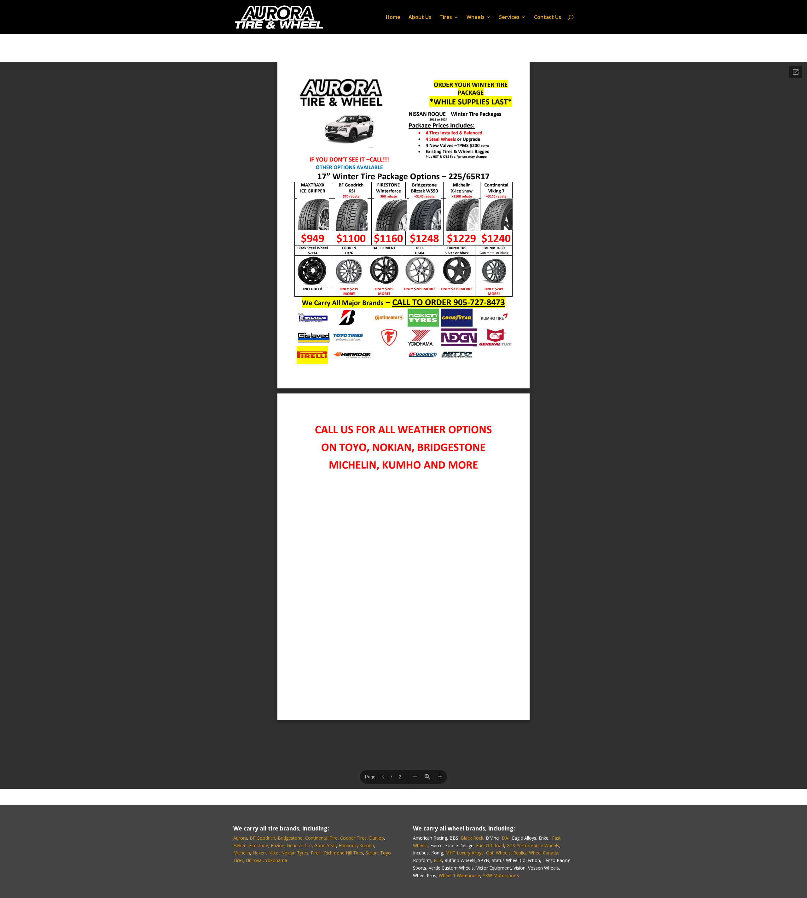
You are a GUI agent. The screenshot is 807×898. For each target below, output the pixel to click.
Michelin (241, 853)
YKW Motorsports (501, 875)
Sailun (372, 853)
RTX (438, 860)
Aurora (240, 838)
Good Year (325, 845)
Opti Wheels (498, 853)
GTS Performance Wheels (533, 845)
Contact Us (547, 18)
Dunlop (376, 838)
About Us (420, 18)
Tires (445, 18)
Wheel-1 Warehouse (459, 875)
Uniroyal (254, 860)
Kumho (366, 845)
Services (509, 18)
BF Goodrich (262, 838)
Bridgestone (290, 838)
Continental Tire (321, 838)
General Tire (299, 845)
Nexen (259, 853)
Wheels (476, 18)
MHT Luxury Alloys (464, 853)
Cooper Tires (353, 838)
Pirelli (316, 853)
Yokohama (276, 860)
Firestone (258, 845)
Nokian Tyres (294, 853)
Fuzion (277, 845)
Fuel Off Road (490, 845)
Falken (240, 845)
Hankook (348, 845)
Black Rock (472, 838)
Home (393, 18)
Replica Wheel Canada (535, 853)
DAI (505, 838)
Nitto (273, 853)
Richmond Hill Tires (343, 853)
